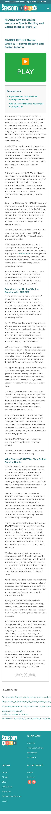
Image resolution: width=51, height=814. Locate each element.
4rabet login (24, 254)
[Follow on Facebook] (29, 782)
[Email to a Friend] (30, 675)
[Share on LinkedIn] (34, 675)
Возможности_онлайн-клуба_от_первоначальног (15, 712)
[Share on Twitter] (26, 675)
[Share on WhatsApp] (17, 675)
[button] (47, 8)
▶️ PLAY (25, 67)
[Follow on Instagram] (34, 782)
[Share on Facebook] (21, 675)
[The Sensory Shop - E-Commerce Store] (19, 8)
